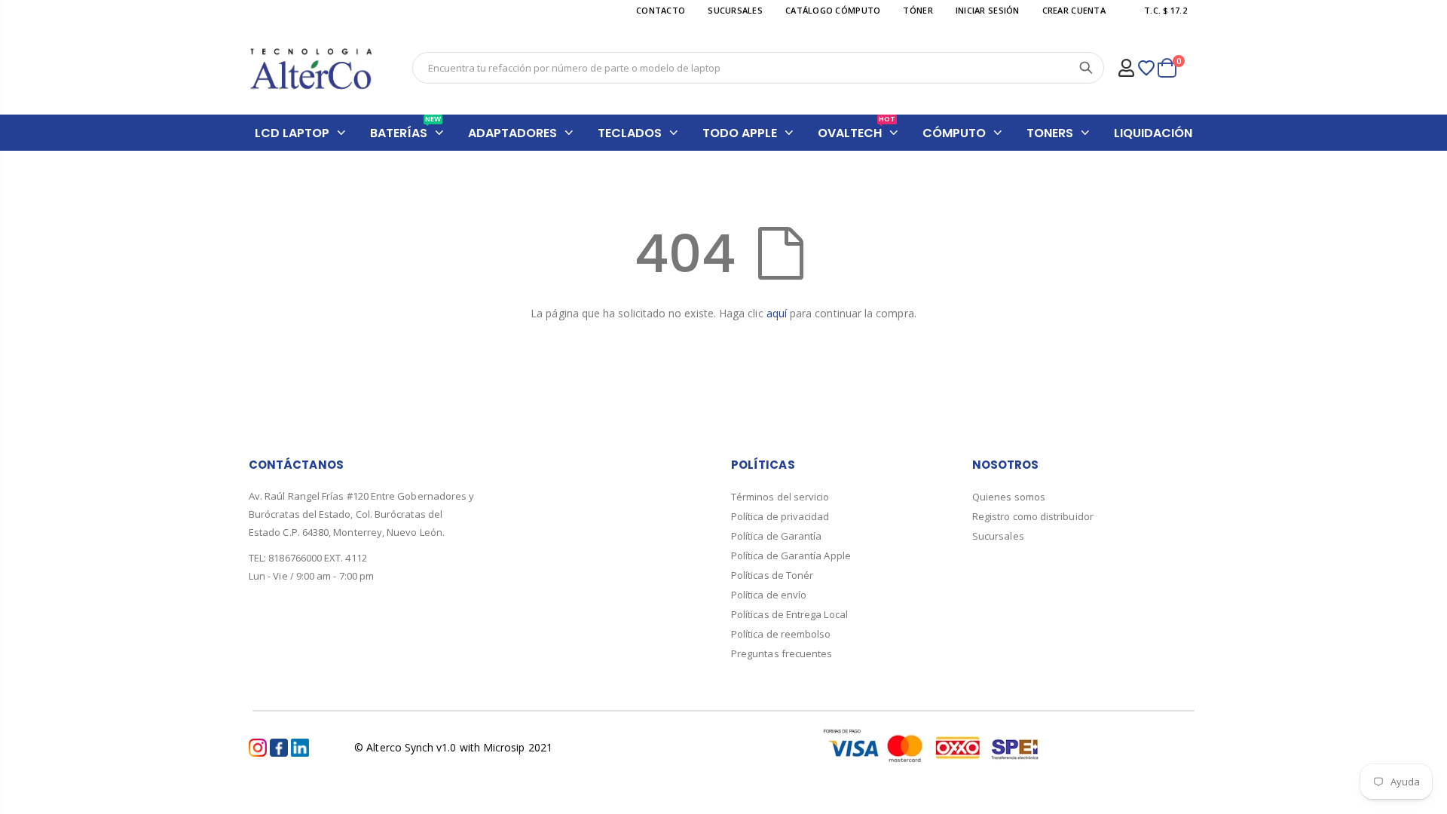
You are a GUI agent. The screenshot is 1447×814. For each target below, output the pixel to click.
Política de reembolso (781, 634)
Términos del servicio (780, 496)
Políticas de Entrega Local (789, 614)
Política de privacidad (780, 516)
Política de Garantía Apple (791, 555)
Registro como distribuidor (1033, 516)
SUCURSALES (735, 10)
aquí (776, 313)
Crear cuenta (1074, 10)
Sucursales (998, 536)
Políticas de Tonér (772, 575)
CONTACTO (660, 10)
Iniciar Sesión (988, 10)
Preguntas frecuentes (781, 653)
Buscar (1086, 68)
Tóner (917, 10)
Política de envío (768, 594)
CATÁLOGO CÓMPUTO (832, 10)
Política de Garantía (776, 536)
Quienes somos (1008, 496)
